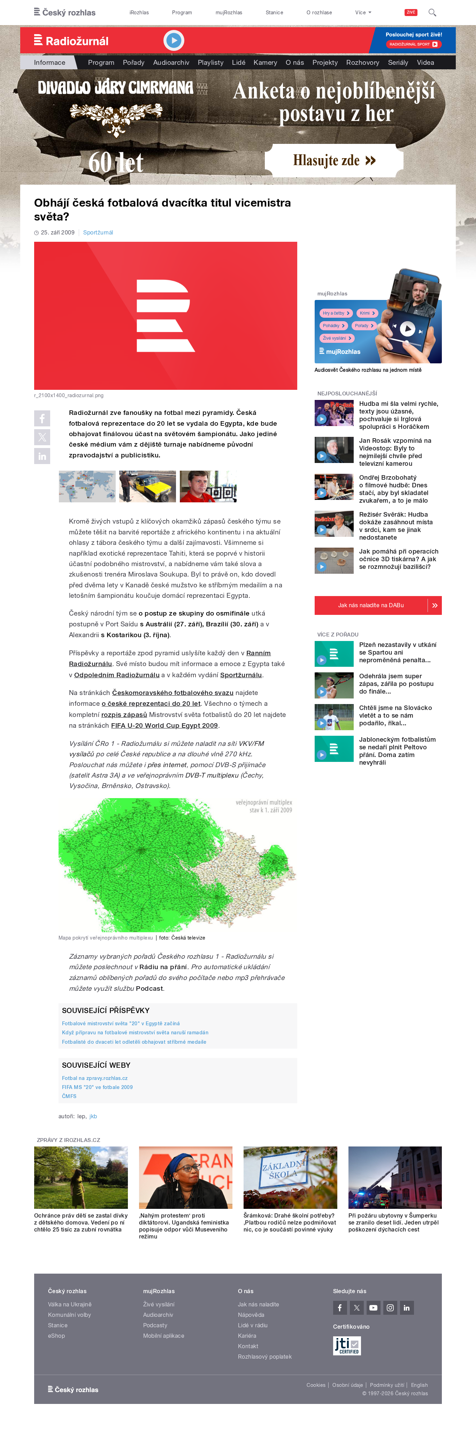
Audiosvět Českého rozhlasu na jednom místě (368, 370)
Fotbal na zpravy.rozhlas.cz (95, 1078)
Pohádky (331, 325)
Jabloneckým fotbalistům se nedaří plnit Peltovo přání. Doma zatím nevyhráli (397, 751)
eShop (56, 1336)
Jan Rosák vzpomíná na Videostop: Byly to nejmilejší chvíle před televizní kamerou (395, 452)
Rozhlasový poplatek (265, 1356)
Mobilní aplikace (164, 1336)
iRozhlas (139, 12)
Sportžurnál (98, 232)
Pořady (134, 62)
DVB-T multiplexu (212, 775)
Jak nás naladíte (258, 1304)
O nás (295, 62)
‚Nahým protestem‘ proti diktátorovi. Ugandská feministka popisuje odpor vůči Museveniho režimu (184, 1226)
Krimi (365, 313)
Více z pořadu (338, 635)
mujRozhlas (229, 12)
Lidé (238, 62)
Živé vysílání (334, 338)
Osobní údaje (347, 1385)
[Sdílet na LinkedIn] (42, 456)
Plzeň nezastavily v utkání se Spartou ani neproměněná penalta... (397, 652)
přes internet (166, 765)
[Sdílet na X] (42, 437)
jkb (93, 1116)
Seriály (398, 62)
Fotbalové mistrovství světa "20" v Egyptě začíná (121, 1023)
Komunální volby (69, 1315)
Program (182, 12)
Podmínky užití (387, 1385)
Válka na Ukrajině (70, 1304)
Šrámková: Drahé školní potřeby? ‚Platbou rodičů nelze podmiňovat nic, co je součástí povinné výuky (290, 1222)
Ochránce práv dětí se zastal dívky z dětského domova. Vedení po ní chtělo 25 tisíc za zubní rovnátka (81, 1222)
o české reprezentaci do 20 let (151, 704)
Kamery (265, 62)
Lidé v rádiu (253, 1325)
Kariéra (247, 1336)
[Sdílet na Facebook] (42, 418)
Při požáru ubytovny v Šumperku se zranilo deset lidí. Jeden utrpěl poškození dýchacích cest (393, 1222)
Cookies (316, 1385)
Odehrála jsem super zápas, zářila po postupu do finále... (396, 683)
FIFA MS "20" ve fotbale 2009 (97, 1087)
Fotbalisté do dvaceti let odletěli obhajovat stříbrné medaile (134, 1042)
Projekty (325, 62)
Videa (425, 62)
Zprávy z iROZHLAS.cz (68, 1140)
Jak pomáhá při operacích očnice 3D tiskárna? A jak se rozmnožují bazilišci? (399, 559)
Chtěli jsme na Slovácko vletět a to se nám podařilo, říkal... (395, 715)
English (419, 1385)
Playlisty (211, 62)
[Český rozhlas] (64, 12)
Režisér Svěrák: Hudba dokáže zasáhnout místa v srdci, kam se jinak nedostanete (396, 526)
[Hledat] (432, 12)
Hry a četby (333, 313)
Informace (49, 62)
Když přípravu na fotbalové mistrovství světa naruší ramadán (135, 1032)
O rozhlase (319, 12)
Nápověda (251, 1315)
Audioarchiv (171, 62)
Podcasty (155, 1325)
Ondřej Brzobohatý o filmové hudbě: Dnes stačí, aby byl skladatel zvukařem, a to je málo (394, 489)
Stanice (274, 12)
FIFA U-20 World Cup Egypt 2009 (164, 725)
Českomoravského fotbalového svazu (172, 693)
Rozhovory (362, 62)
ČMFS (69, 1096)
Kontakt (248, 1346)
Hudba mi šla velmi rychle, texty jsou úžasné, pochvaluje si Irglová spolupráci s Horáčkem (398, 415)
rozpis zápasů (124, 715)
